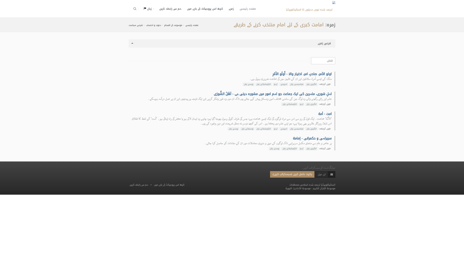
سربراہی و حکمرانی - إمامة (312, 138)
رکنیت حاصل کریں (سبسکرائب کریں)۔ (292, 174)
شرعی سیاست (136, 25)
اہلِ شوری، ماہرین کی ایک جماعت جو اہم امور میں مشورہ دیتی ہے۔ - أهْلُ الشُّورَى (273, 94)
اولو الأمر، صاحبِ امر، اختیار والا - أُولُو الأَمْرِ (302, 74)
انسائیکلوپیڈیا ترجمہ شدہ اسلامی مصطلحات (312, 185)
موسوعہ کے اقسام (173, 25)
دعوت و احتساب (153, 25)
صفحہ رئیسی (248, 8)
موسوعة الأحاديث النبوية (298, 188)
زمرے (231, 8)
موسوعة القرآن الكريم (324, 188)
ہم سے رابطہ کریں (170, 8)
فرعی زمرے (325, 43)
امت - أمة (325, 114)
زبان (149, 8)
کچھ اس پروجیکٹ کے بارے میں (205, 8)
